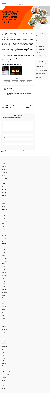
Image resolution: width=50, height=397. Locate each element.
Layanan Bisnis (38, 38)
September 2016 (4, 243)
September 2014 (4, 277)
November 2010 (4, 347)
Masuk (3, 385)
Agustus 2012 (4, 315)
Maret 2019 (3, 200)
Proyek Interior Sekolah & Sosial (41, 49)
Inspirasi (18, 78)
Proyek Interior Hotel (39, 44)
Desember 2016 (4, 238)
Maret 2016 (3, 252)
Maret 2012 (3, 323)
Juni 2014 (3, 281)
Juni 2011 (3, 337)
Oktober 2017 (4, 223)
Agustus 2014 (4, 278)
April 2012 (3, 321)
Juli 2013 (3, 298)
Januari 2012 (4, 326)
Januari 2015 (4, 272)
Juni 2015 (3, 266)
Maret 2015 (3, 269)
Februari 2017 (4, 235)
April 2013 (3, 303)
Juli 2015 (3, 264)
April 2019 (3, 198)
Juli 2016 (3, 246)
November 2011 (4, 329)
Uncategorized (38, 55)
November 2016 (4, 240)
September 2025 (4, 172)
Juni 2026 (3, 161)
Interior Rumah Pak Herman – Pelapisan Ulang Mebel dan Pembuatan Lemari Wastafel (40, 74)
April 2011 (3, 340)
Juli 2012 (3, 317)
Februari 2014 (4, 287)
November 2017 (4, 221)
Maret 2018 (3, 218)
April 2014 (3, 284)
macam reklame (23, 81)
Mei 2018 (3, 215)
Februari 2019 (4, 201)
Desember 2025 (4, 167)
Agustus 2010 (4, 352)
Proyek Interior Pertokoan (40, 46)
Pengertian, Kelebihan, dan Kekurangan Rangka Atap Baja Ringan (40, 67)
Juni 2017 (3, 229)
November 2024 (4, 178)
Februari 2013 (4, 306)
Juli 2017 (3, 227)
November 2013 (4, 292)
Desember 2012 (4, 309)
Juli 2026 (3, 160)
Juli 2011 (3, 335)
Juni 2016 (3, 247)
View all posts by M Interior (11, 96)
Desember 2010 (4, 346)
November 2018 (4, 206)
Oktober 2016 (4, 241)
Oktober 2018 (4, 207)
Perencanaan (38, 41)
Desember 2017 (4, 220)
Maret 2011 (3, 341)
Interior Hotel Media (39, 77)
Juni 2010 (3, 355)
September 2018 (4, 209)
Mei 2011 (3, 338)
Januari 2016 (4, 255)
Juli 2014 (3, 280)
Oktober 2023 (4, 186)
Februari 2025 (4, 177)
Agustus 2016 (4, 244)
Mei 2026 (3, 163)
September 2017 (4, 224)
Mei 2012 (3, 320)
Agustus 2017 (4, 226)
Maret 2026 (3, 164)
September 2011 (4, 332)
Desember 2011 (4, 327)
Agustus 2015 (4, 263)
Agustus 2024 (4, 180)
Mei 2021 (3, 187)
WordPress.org (4, 390)
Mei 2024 (3, 184)
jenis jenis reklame (7, 81)
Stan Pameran (38, 52)
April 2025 (3, 175)
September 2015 (4, 261)
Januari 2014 (4, 289)
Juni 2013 (3, 300)
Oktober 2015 (4, 260)
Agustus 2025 (4, 174)
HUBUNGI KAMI (21, 4)
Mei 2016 (3, 249)
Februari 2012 (4, 324)
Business (37, 35)
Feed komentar (4, 388)
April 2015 (3, 267)
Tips (37, 54)
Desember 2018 (4, 204)
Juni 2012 (3, 318)
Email (4, 137)
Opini (37, 40)
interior (13, 34)
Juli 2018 (3, 212)
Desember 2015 (4, 257)
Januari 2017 (4, 237)
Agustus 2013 (4, 297)
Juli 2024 (3, 181)
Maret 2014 (3, 286)
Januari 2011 (4, 344)
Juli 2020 (3, 197)
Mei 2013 (3, 301)
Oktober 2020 (4, 192)
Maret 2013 (3, 304)
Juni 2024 (3, 183)
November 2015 (4, 258)
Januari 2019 (4, 203)
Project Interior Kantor (39, 43)
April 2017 (3, 232)
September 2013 (4, 295)
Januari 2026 (4, 166)
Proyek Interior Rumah (5, 372)
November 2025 (4, 169)
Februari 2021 (4, 189)
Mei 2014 (3, 283)
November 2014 (4, 275)
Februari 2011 (4, 343)
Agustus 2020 (4, 195)
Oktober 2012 (4, 312)
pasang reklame (29, 81)
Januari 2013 (4, 307)
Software (37, 51)
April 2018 (3, 217)
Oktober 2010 (4, 349)
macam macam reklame (15, 81)
